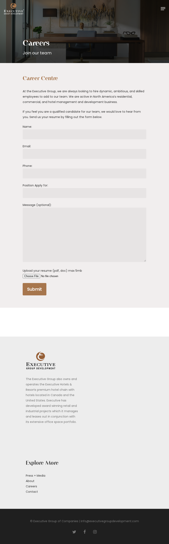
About (30, 481)
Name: (27, 127)
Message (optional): (37, 205)
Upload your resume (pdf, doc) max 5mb (52, 271)
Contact (32, 492)
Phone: (27, 166)
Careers (31, 486)
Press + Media (35, 476)
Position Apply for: (35, 185)
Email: (27, 146)
